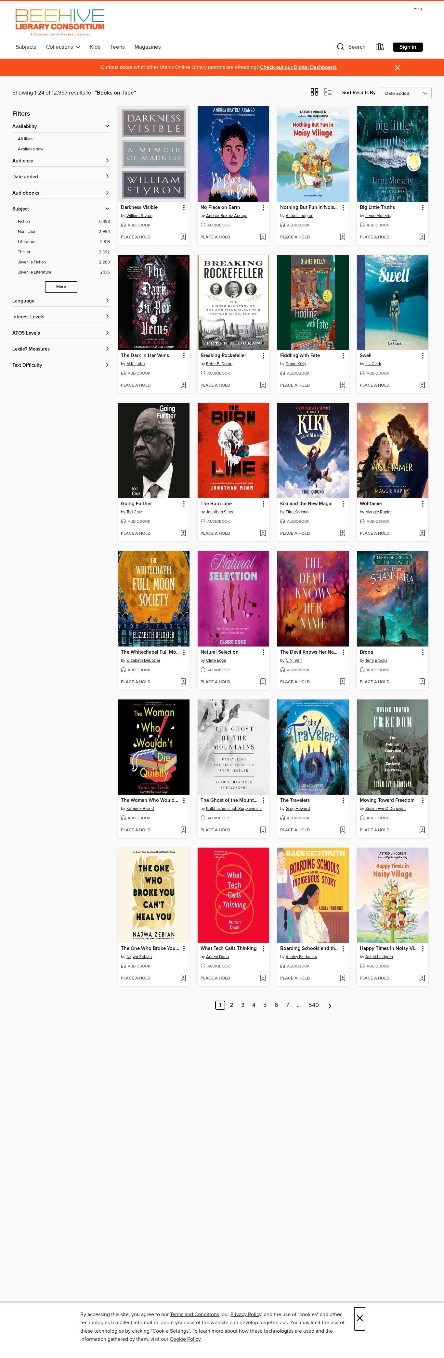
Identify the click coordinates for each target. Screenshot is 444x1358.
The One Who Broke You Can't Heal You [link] (150, 949)
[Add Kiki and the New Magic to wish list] (342, 534)
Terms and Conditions (194, 1314)
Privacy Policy (245, 1314)
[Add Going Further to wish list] (183, 534)
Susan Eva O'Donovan (385, 808)
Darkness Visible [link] (139, 208)
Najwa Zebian (139, 956)
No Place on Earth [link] (220, 208)
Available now (31, 149)
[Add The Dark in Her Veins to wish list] (183, 385)
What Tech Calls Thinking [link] (229, 949)
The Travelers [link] (295, 800)
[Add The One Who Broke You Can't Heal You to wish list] (183, 978)
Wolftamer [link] (371, 504)
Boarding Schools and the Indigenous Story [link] (310, 949)
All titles (25, 139)
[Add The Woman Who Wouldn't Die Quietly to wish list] (183, 830)
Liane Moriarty (378, 215)
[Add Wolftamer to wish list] (422, 534)
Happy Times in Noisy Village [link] (389, 949)
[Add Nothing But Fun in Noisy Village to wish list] (342, 237)
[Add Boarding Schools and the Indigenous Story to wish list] (342, 978)
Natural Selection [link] (220, 652)
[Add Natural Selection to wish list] (263, 682)
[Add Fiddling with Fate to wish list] (342, 385)
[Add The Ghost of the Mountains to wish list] (263, 830)
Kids (95, 47)
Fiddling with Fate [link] (300, 356)
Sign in (407, 47)
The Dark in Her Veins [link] (145, 356)
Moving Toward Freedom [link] (387, 800)
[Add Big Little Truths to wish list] (422, 237)
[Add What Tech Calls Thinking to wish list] (263, 978)
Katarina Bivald (140, 808)
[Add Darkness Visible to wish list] (183, 237)
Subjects (26, 47)
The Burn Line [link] (216, 504)
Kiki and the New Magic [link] (306, 504)
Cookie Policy (185, 1339)
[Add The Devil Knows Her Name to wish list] (342, 682)
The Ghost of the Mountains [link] (230, 800)
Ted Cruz (134, 512)
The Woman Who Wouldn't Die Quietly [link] (150, 800)
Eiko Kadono (297, 512)
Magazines (148, 47)
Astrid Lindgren (299, 215)
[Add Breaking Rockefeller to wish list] (263, 385)
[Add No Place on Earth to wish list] (263, 237)
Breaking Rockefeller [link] (223, 356)
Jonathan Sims (219, 512)
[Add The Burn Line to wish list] (263, 534)
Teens (117, 47)
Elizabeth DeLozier (143, 660)
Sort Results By (359, 93)
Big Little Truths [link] (377, 208)
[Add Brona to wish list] (422, 682)
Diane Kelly (296, 363)
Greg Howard (298, 808)
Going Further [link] (136, 504)
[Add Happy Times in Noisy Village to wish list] (422, 978)
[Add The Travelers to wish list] (342, 830)
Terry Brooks (376, 660)
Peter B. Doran (219, 363)
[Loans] (380, 48)
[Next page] (329, 1005)
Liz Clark (373, 363)
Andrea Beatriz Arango (226, 215)
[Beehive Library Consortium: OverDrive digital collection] (60, 22)
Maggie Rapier (378, 512)
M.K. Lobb (135, 363)
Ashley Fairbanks (301, 956)
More (61, 287)
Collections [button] (61, 47)
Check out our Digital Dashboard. (298, 67)
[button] (350, 48)
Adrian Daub (217, 956)
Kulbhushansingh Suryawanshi (234, 808)
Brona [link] (366, 652)
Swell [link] (366, 356)
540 (313, 1005)
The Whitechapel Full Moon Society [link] (150, 652)
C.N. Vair (294, 660)
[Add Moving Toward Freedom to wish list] (422, 830)
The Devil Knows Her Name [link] (310, 652)
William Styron (139, 215)
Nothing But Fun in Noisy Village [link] (310, 208)
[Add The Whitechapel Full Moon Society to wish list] (183, 682)
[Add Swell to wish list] (422, 385)
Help (417, 8)
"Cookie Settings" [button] (170, 1331)
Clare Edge (216, 660)
